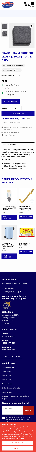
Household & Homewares (13, 65)
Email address (9, 408)
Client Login (6, 372)
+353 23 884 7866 (8, 350)
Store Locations (12, 356)
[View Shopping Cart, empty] (25, 5)
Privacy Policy (7, 376)
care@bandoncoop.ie (13, 292)
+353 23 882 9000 (8, 336)
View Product (7, 218)
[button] (23, 5)
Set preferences (17, 443)
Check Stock (10, 102)
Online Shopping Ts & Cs (11, 388)
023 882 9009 (9, 288)
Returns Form (7, 392)
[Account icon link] (29, 5)
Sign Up (28, 410)
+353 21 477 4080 (8, 343)
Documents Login (8, 367)
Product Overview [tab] (9, 144)
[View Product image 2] (5, 34)
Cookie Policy (7, 380)
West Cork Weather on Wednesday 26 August (16, 397)
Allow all (17, 448)
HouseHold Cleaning (11, 70)
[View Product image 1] (5, 26)
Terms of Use (7, 384)
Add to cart (18, 113)
